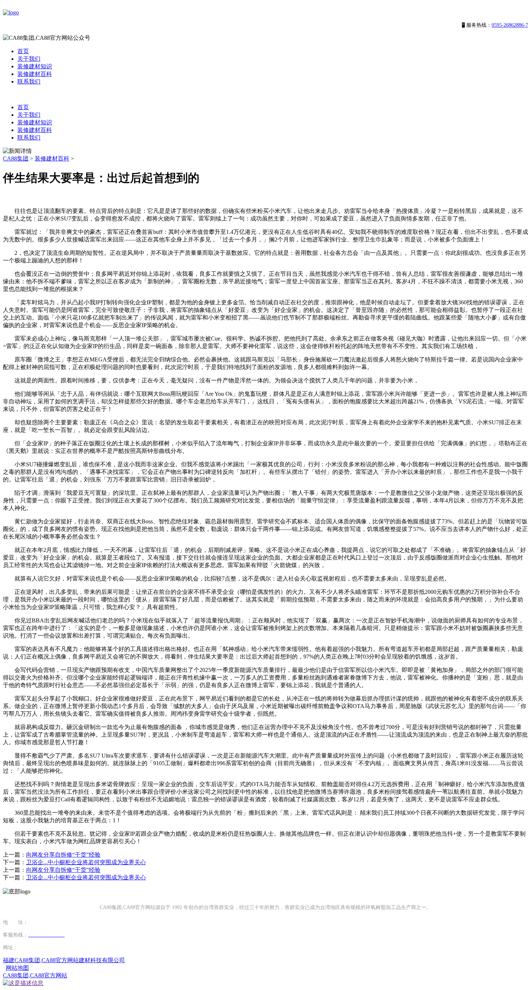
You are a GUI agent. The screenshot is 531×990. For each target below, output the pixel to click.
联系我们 (28, 81)
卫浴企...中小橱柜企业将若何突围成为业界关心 (86, 862)
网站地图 (17, 968)
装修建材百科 (34, 74)
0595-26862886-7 (510, 25)
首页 (23, 51)
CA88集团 (16, 158)
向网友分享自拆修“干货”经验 (63, 855)
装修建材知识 (34, 66)
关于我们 (28, 59)
